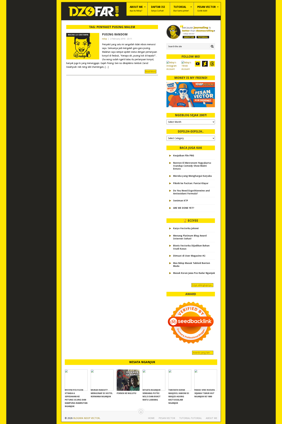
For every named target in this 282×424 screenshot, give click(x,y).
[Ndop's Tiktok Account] (187, 66)
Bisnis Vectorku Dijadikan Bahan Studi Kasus (191, 247)
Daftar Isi (158, 8)
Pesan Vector (206, 8)
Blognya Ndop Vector (86, 418)
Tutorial (181, 8)
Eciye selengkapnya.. (202, 285)
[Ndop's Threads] (212, 66)
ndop (104, 39)
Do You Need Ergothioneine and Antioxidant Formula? (191, 192)
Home (151, 418)
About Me (136, 8)
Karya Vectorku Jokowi (186, 228)
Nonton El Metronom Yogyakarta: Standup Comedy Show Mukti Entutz (192, 166)
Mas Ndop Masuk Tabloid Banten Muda (191, 264)
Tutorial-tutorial (190, 418)
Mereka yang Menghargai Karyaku (192, 176)
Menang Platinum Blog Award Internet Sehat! (190, 237)
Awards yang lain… (203, 352)
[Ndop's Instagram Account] (173, 66)
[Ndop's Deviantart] (205, 66)
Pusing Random (115, 34)
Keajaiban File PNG (183, 155)
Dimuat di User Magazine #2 (189, 255)
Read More (150, 71)
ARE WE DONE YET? (183, 208)
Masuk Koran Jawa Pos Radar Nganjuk (194, 273)
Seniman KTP (180, 200)
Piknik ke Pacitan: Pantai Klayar (190, 183)
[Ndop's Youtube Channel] (198, 66)
